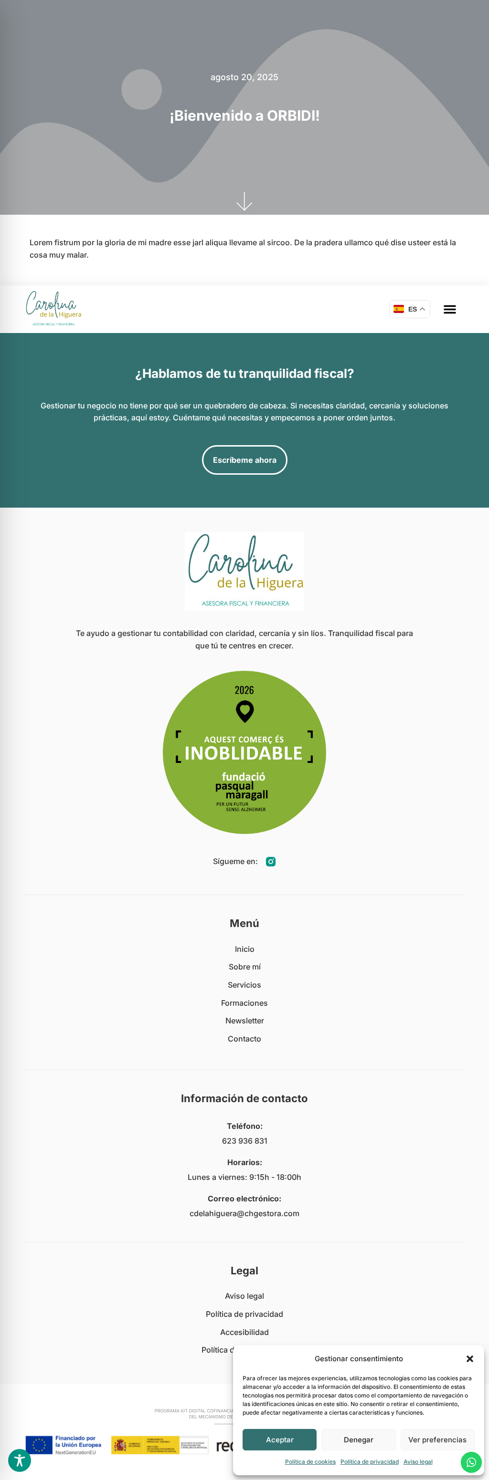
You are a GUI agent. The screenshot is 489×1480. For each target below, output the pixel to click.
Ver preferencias (437, 1439)
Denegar (358, 1439)
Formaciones (244, 1003)
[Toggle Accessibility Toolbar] (19, 1460)
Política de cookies (310, 1461)
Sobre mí (245, 966)
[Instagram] (271, 861)
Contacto (244, 1038)
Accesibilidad (244, 1332)
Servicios (244, 985)
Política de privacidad (369, 1461)
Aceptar (280, 1439)
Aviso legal (418, 1461)
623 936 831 (244, 1141)
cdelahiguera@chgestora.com (244, 1213)
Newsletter (244, 1020)
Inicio (245, 949)
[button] (470, 1359)
